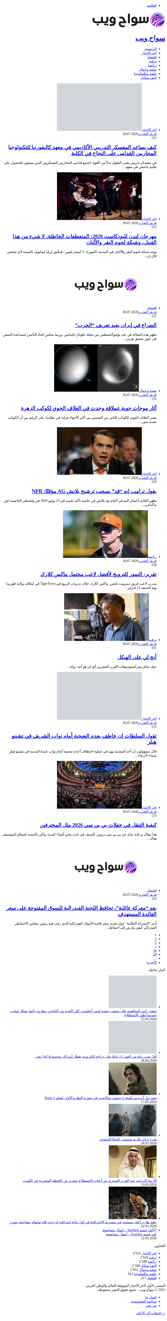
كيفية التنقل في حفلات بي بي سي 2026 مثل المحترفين (98, 825)
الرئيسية (151, 49)
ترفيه (153, 61)
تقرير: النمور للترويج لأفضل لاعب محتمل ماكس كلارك (98, 574)
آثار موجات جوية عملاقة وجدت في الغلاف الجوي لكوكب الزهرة (89, 408)
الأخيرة (152, 962)
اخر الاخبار (149, 53)
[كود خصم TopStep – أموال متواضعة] (129, 1230)
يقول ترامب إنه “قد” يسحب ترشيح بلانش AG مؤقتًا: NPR (94, 491)
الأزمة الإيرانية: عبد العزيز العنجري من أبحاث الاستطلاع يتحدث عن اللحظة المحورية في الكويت (90, 1181)
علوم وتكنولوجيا (145, 73)
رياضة (152, 65)
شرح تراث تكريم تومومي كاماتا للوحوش (128, 1139)
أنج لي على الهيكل (137, 657)
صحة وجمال (148, 69)
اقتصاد (152, 57)
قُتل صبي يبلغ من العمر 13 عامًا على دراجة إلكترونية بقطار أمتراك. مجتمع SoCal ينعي (96, 1056)
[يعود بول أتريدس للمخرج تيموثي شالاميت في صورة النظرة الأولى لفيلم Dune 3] (133, 1094)
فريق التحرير (147, 134)
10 (155, 950)
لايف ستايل (149, 78)
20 (155, 954)
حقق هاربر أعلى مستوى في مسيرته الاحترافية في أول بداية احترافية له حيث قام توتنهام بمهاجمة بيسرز (83, 1222)
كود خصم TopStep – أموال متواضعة (131, 1234)
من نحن (151, 1305)
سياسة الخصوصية (144, 1301)
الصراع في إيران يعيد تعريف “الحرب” (116, 325)
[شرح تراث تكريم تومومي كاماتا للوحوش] (133, 1135)
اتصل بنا (151, 1297)
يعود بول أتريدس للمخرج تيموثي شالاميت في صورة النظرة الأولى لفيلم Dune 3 (101, 1098)
